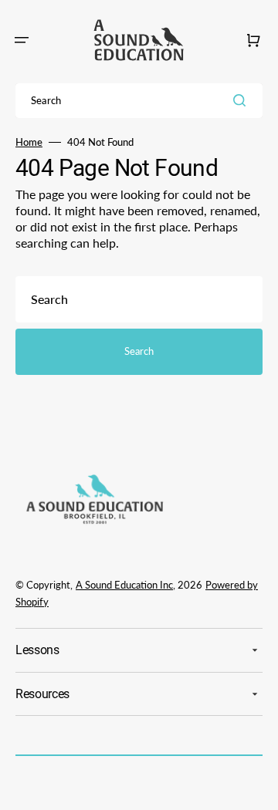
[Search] (242, 100)
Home (28, 142)
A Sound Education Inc (124, 585)
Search (139, 351)
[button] (22, 40)
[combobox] (139, 100)
